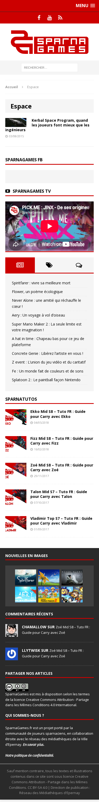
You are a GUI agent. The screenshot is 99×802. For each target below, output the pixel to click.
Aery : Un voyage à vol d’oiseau (38, 315)
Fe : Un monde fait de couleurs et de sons (47, 371)
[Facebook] (39, 17)
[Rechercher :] (49, 67)
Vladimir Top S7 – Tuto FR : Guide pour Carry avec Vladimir (61, 521)
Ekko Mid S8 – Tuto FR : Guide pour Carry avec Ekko (58, 414)
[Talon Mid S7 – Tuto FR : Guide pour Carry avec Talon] (15, 502)
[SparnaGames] (49, 41)
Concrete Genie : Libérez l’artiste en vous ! (47, 353)
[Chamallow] (11, 633)
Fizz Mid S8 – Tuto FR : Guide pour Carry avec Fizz (61, 441)
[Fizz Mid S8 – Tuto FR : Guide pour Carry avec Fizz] (15, 448)
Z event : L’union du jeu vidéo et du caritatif (49, 362)
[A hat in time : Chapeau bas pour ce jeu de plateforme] (72, 594)
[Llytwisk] (11, 657)
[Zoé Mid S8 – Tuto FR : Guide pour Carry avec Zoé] (15, 475)
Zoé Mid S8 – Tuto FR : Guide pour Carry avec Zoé (61, 467)
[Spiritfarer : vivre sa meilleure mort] (25, 577)
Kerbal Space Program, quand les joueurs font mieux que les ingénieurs (47, 125)
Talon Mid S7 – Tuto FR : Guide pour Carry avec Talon (58, 494)
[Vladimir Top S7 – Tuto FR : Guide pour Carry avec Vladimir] (15, 528)
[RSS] (60, 17)
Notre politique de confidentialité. (29, 755)
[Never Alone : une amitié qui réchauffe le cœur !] (72, 577)
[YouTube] (49, 17)
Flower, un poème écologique (37, 291)
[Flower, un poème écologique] (48, 577)
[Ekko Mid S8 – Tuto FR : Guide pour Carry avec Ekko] (15, 421)
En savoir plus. (33, 744)
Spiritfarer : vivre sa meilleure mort (41, 282)
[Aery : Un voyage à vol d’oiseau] (25, 594)
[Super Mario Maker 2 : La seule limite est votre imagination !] (48, 594)
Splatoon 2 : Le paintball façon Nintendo (46, 379)
